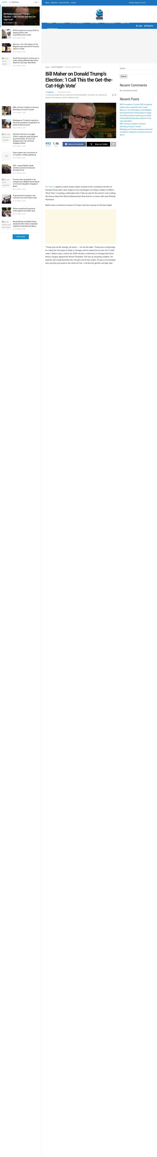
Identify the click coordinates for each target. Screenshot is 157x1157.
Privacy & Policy (64, 3)
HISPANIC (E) (93, 95)
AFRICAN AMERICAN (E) (73, 67)
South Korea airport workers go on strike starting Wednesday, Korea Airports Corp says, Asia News (26, 60)
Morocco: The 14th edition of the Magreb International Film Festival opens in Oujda (26, 46)
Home (47, 67)
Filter (36, 2)
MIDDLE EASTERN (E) (53, 98)
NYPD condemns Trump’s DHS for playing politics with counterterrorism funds (26, 32)
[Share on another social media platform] (113, 144)
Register (149, 26)
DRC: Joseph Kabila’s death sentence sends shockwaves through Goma (24, 168)
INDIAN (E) (102, 95)
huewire (50, 92)
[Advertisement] (20, 86)
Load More (20, 237)
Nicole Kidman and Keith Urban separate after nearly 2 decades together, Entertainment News (25, 224)
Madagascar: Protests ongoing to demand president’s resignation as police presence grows (26, 122)
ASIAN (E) (69, 95)
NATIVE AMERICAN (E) (70, 98)
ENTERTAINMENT (77, 23)
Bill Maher (49, 187)
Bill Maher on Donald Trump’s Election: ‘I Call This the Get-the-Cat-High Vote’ (20, 17)
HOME (49, 23)
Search (122, 68)
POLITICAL (94, 23)
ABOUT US (125, 23)
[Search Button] (152, 3)
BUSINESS (60, 23)
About (47, 3)
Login (139, 26)
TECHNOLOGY (109, 23)
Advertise (54, 3)
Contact (73, 3)
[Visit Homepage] (99, 14)
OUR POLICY (52, 29)
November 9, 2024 (64, 92)
